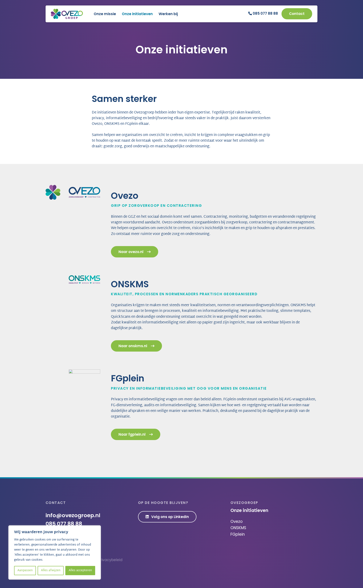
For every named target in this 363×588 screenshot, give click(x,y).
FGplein (237, 534)
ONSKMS (238, 528)
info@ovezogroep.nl (73, 515)
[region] (54, 552)
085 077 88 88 (265, 13)
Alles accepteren (80, 570)
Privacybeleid (110, 559)
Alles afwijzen (50, 570)
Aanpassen (25, 570)
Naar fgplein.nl (132, 434)
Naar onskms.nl (132, 345)
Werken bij (168, 13)
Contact (297, 13)
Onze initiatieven (137, 13)
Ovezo (236, 521)
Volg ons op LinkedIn (169, 516)
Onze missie (105, 13)
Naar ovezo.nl (130, 251)
